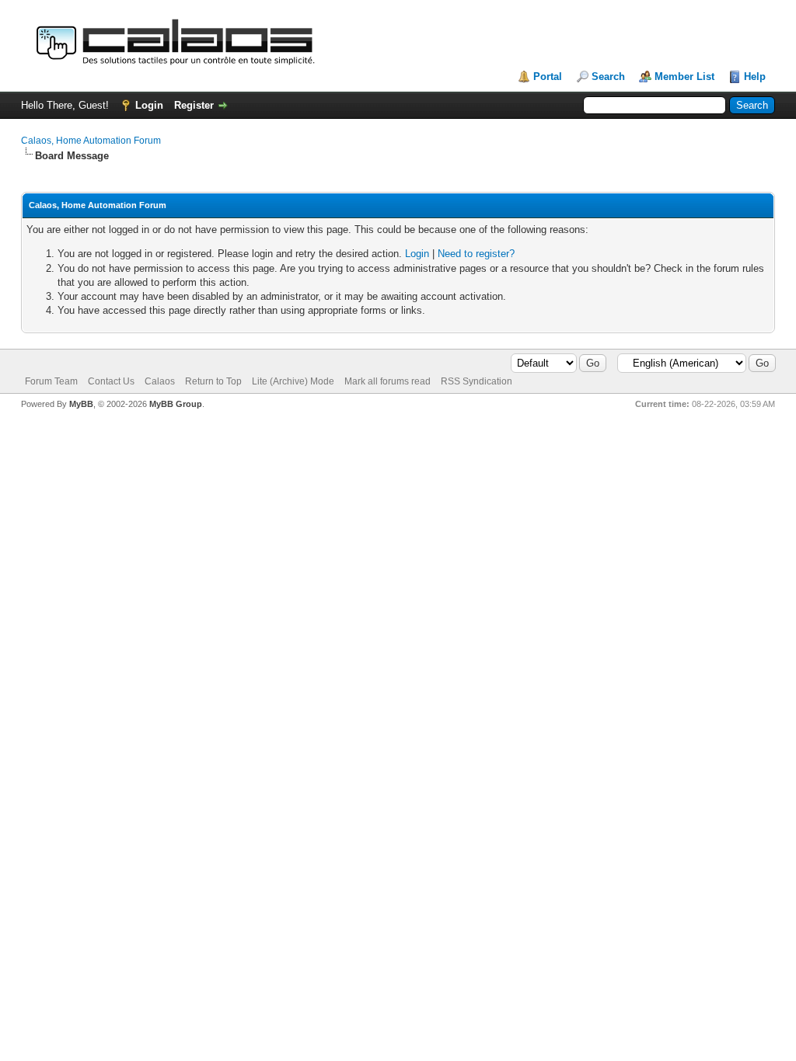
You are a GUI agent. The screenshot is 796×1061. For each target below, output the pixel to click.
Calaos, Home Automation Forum (91, 140)
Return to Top (213, 381)
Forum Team (51, 381)
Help (755, 76)
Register (194, 105)
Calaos (160, 381)
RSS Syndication (476, 381)
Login (149, 105)
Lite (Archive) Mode (293, 381)
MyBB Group (175, 404)
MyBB (81, 404)
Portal (547, 76)
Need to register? (476, 253)
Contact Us (111, 381)
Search (608, 76)
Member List (684, 76)
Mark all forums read (387, 381)
